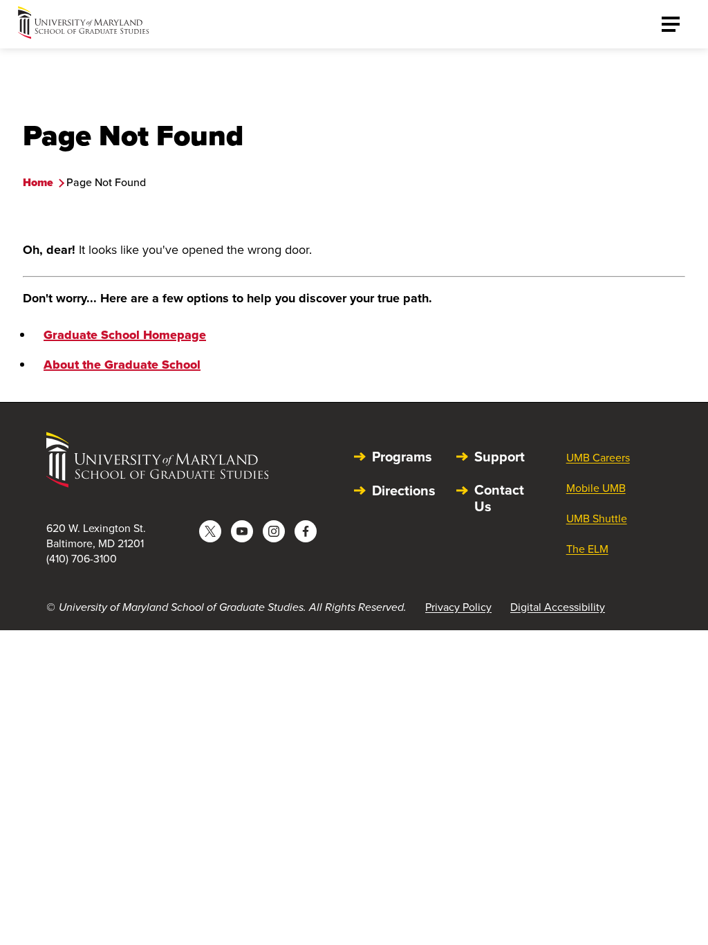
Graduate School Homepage (125, 335)
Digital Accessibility (557, 606)
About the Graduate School (122, 365)
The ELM (587, 548)
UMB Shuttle (596, 518)
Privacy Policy (458, 606)
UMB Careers (598, 457)
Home (38, 182)
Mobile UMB (596, 487)
